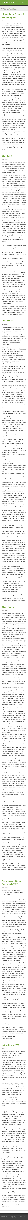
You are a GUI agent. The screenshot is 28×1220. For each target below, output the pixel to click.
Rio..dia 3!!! (7, 156)
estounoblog (8, 2)
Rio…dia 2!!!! (8, 320)
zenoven (14, 1217)
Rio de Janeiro (8, 607)
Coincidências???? (10, 1045)
